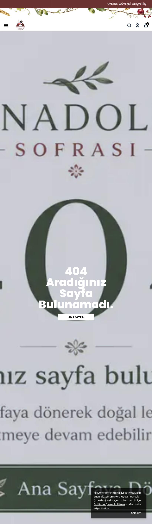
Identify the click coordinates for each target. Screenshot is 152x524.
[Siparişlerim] (137, 25)
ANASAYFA (76, 317)
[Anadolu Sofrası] (76, 14)
